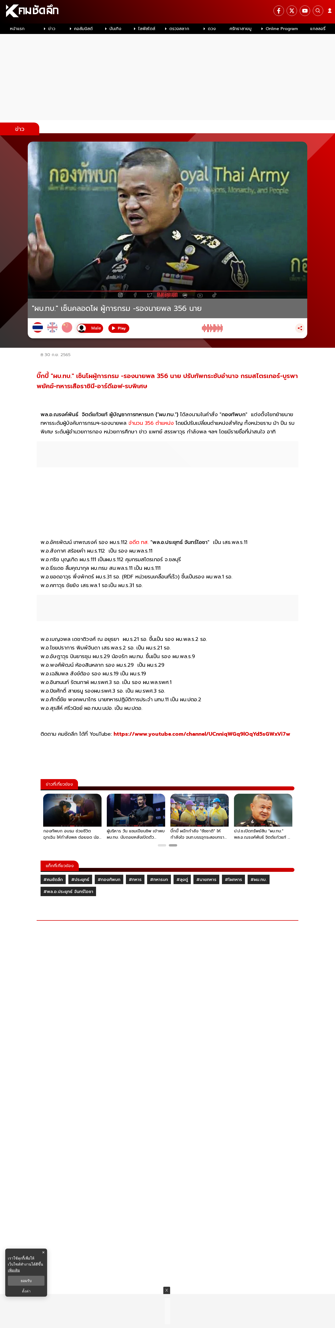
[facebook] (278, 10)
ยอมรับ (26, 1281)
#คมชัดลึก (53, 880)
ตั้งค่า (26, 1291)
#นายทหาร (206, 880)
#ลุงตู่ (182, 880)
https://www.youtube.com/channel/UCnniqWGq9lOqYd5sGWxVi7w (202, 734)
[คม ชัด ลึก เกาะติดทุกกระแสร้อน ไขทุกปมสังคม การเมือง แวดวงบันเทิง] (167, 11)
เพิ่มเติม (14, 1270)
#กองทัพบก (109, 880)
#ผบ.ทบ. (258, 880)
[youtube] (305, 10)
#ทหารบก (159, 880)
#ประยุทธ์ (80, 880)
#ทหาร (135, 880)
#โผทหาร (233, 880)
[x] (292, 10)
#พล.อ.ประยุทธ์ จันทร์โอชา (68, 892)
